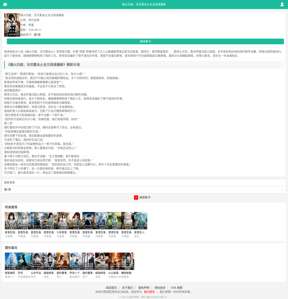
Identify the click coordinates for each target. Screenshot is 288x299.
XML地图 (176, 287)
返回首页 (111, 287)
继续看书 (145, 41)
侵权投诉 (160, 287)
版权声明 (143, 287)
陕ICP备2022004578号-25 (154, 297)
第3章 (37, 34)
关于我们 (127, 287)
